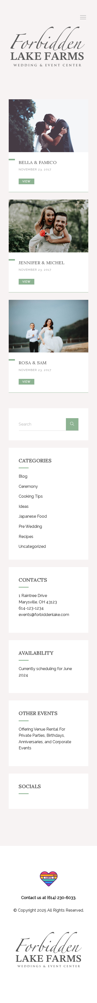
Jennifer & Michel (41, 263)
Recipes (26, 536)
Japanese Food (33, 516)
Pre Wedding (30, 526)
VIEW (26, 181)
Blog (23, 476)
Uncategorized (32, 546)
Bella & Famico (38, 162)
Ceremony (28, 486)
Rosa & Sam (33, 363)
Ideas (24, 506)
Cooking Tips (31, 496)
